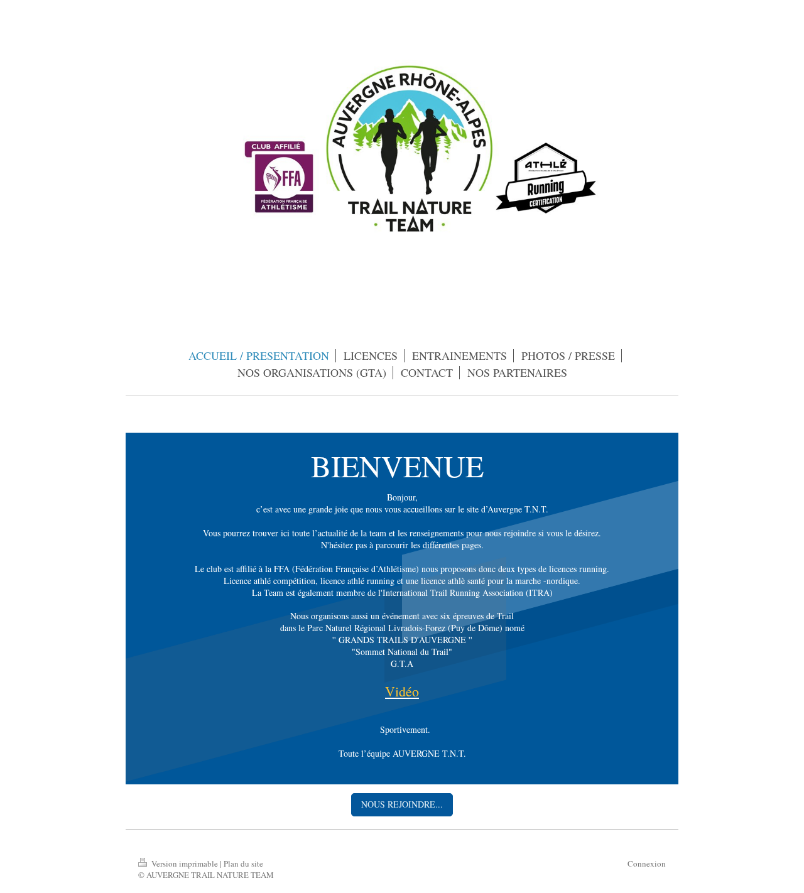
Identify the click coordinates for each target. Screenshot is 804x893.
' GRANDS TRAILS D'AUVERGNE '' (403, 640)
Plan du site (243, 863)
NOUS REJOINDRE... (402, 804)
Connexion (646, 863)
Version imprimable (184, 863)
